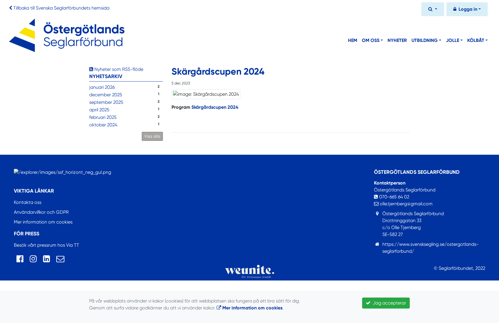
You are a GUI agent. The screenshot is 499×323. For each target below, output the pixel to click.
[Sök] (433, 9)
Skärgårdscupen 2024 (214, 107)
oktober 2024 (103, 125)
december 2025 (105, 94)
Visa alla (152, 136)
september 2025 (106, 102)
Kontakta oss (27, 202)
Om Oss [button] (370, 40)
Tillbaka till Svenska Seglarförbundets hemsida (61, 8)
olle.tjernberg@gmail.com (406, 203)
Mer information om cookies (43, 222)
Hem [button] (352, 40)
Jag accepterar (388, 303)
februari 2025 (103, 117)
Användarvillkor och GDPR (41, 212)
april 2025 (99, 109)
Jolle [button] (452, 40)
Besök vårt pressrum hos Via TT (46, 245)
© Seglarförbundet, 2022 (459, 268)
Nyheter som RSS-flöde (118, 69)
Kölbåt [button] (475, 40)
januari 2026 (102, 87)
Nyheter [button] (397, 40)
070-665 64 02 (393, 197)
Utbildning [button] (425, 40)
